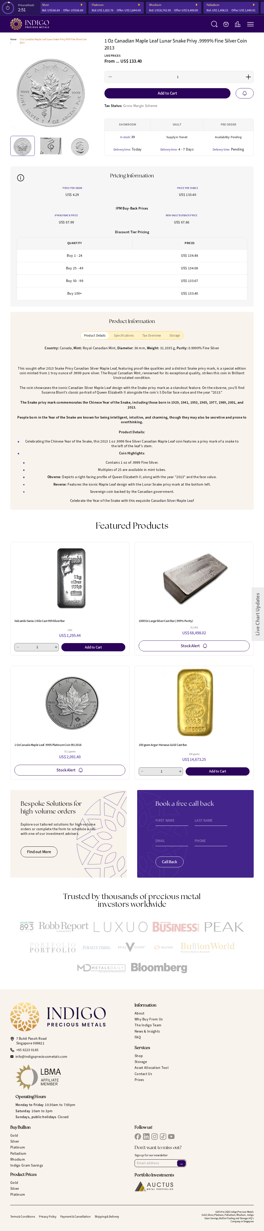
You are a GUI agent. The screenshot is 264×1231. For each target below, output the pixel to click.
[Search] (214, 24)
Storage (141, 1061)
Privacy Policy (47, 1217)
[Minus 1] (110, 77)
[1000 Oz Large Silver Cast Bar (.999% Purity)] (194, 579)
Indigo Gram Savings (26, 1165)
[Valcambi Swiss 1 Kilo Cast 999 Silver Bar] (70, 579)
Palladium (207, 5)
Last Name (204, 820)
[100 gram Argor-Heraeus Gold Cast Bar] (194, 703)
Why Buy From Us (149, 1019)
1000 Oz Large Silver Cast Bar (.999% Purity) (166, 621)
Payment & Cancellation (75, 1217)
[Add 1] (248, 77)
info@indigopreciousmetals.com (41, 1056)
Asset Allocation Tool (152, 1067)
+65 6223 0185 (27, 1050)
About (139, 1013)
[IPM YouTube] (171, 1136)
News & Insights (147, 1031)
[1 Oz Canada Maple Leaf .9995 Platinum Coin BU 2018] (70, 703)
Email (160, 841)
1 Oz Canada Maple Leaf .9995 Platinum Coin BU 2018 (47, 745)
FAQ (138, 1037)
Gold (14, 1135)
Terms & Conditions (22, 1217)
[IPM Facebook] (138, 1136)
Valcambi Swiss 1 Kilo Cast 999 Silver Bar (39, 621)
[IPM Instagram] (154, 1136)
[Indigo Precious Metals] (29, 24)
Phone (200, 841)
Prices (139, 1079)
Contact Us (143, 1073)
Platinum (92, 5)
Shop (139, 1055)
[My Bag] (226, 24)
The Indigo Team (148, 1025)
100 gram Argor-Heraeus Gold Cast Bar (163, 745)
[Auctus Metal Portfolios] (154, 1186)
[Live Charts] (237, 24)
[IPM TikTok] (163, 1136)
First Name (165, 820)
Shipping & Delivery (107, 1217)
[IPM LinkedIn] (146, 1136)
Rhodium (149, 5)
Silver (14, 1141)
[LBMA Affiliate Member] (72, 1077)
